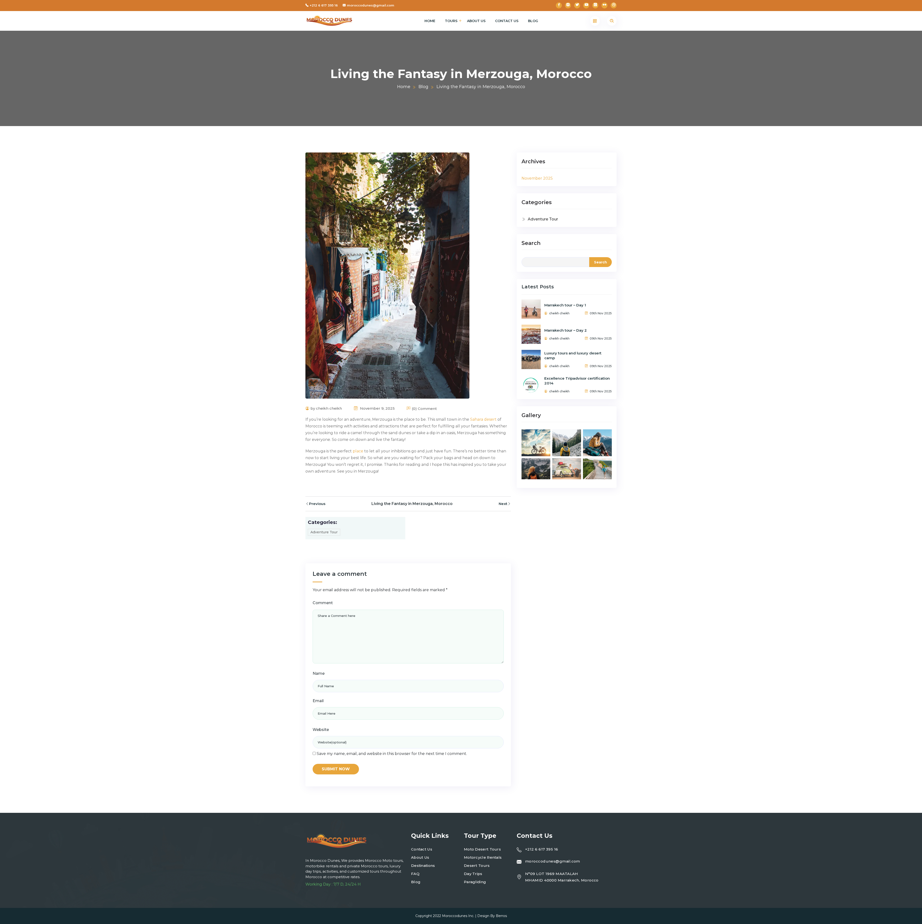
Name (319, 673)
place (358, 451)
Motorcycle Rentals (483, 857)
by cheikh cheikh (326, 408)
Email (318, 701)
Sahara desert (483, 419)
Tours (451, 21)
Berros (501, 916)
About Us (476, 21)
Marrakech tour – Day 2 (565, 330)
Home (430, 21)
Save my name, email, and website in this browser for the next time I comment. (392, 753)
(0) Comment (424, 408)
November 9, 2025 (377, 408)
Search (531, 243)
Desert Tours (477, 865)
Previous (317, 503)
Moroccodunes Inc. (458, 916)
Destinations (423, 865)
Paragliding (475, 882)
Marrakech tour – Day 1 (565, 305)
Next (503, 503)
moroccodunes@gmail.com (370, 5)
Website (321, 729)
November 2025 (537, 178)
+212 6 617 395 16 (324, 5)
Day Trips (473, 873)
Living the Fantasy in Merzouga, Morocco (412, 503)
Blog (533, 21)
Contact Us (506, 21)
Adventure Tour (324, 532)
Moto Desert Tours (482, 849)
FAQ (415, 873)
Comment (323, 603)
